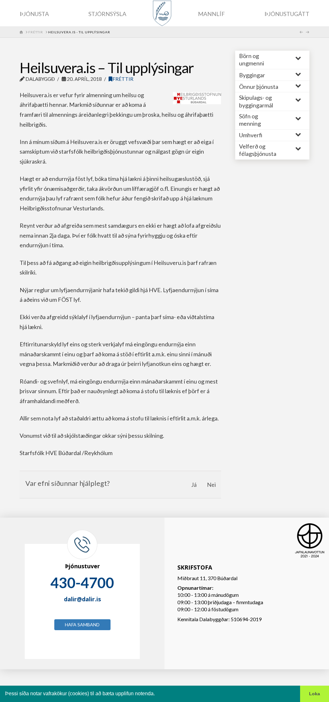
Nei (211, 484)
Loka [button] (314, 693)
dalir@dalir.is (82, 599)
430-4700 (82, 582)
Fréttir (122, 79)
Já (194, 484)
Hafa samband (82, 624)
